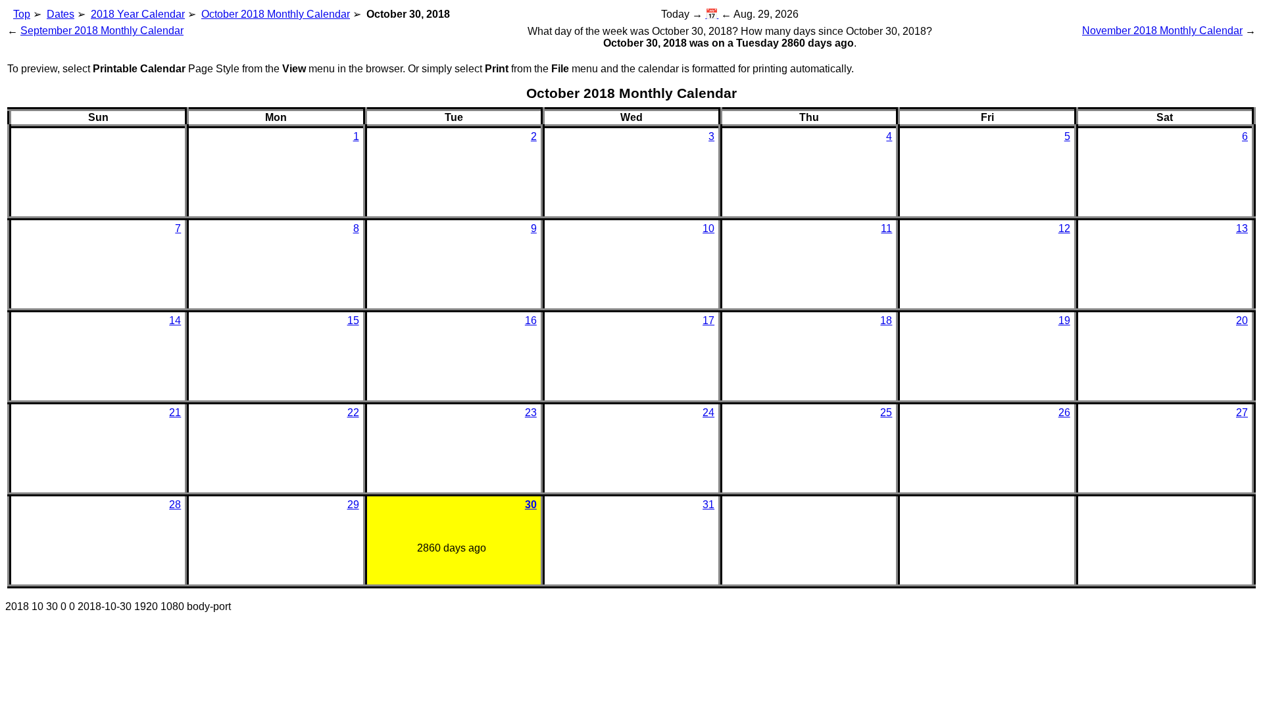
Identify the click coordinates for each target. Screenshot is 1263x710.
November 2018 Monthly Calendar (1162, 30)
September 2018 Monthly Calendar (102, 30)
